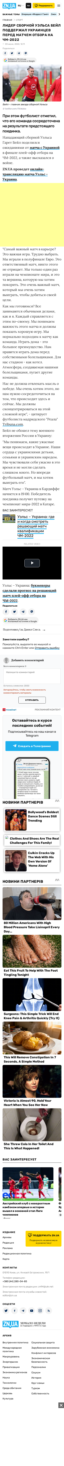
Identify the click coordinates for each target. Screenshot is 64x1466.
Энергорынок (10, 1361)
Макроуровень (11, 1356)
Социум (35, 1372)
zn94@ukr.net (45, 1286)
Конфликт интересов (43, 1353)
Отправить (32, 700)
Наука (6, 1377)
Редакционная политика (17, 1253)
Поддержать (46, 5)
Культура (8, 1398)
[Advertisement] (32, 215)
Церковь (7, 1393)
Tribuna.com (13, 424)
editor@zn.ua (10, 1295)
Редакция (8, 1242)
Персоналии (38, 1367)
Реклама (8, 1248)
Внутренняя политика (15, 1342)
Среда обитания (12, 1388)
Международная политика (12, 1349)
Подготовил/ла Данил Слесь (21, 629)
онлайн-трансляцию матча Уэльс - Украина (25, 174)
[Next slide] (58, 14)
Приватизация (11, 1367)
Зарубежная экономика (45, 1347)
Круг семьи (37, 1383)
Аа (28, 5)
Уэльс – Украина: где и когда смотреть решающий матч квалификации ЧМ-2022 (35, 526)
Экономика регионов (15, 1372)
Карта (6, 1259)
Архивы (7, 1237)
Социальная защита (43, 1342)
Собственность (40, 1393)
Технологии (9, 1382)
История (36, 1377)
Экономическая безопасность (40, 1360)
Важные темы (11, 14)
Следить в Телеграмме (34, 746)
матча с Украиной (45, 147)
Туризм (35, 1388)
